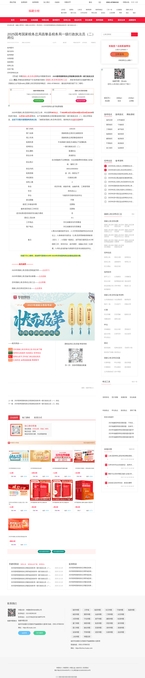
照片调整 (115, 397)
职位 (10, 353)
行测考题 (107, 362)
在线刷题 (34, 20)
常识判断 (107, 314)
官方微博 (39, 633)
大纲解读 (128, 276)
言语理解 (117, 314)
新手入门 (107, 276)
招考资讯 (106, 397)
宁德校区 (121, 124)
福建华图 (75, 120)
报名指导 (128, 281)
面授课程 (23, 20)
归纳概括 (107, 329)
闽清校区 (121, 143)
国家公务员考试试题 (112, 358)
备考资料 (119, 161)
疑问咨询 (10, 51)
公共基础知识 (109, 299)
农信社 (103, 13)
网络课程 (131, 114)
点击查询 (38, 288)
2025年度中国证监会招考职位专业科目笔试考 (124, 194)
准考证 (110, 20)
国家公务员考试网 (29, 76)
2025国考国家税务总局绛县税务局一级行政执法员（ (81, 568)
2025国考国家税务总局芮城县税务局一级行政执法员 (81, 571)
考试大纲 (117, 257)
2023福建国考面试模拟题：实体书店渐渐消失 (125, 426)
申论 (106, 325)
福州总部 (109, 120)
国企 (127, 13)
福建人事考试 (20, 25)
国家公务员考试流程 (119, 230)
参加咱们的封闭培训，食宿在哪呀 (120, 483)
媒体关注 (79, 668)
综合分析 (117, 329)
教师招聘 (88, 9)
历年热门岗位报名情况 (31, 357)
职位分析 (107, 281)
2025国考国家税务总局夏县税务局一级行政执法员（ (81, 582)
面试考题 (128, 362)
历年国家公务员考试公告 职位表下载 (27, 349)
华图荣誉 (66, 668)
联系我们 (86, 668)
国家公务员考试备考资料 (114, 295)
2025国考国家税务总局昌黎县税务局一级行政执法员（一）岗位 (37, 400)
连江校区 (109, 148)
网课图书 (35, 360)
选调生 (71, 9)
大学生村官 (83, 13)
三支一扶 (109, 9)
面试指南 (107, 347)
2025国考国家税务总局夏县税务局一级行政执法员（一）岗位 (31, 586)
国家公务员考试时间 (109, 235)
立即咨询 (119, 54)
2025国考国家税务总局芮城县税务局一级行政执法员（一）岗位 (31, 578)
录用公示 (128, 262)
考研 (120, 13)
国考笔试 (108, 114)
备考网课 (10, 55)
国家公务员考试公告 (109, 225)
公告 (10, 349)
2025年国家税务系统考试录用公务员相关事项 (124, 186)
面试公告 (107, 262)
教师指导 (128, 299)
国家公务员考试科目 (129, 235)
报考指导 (107, 272)
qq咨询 (24, 633)
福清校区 (121, 138)
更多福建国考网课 (58, 551)
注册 (136, 2)
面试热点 (117, 352)
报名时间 (77, 20)
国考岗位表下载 (32, 564)
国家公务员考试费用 (119, 241)
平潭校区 (109, 143)
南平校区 (121, 129)
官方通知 (107, 266)
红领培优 (16, 360)
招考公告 (67, 20)
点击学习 (46, 270)
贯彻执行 (128, 329)
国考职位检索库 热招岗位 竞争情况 (27, 353)
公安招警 (112, 13)
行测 (106, 310)
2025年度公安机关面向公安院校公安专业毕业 (124, 190)
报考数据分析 (119, 281)
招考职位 (128, 257)
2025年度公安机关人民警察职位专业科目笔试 (124, 166)
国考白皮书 (17, 357)
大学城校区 (121, 120)
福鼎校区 (109, 134)
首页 (12, 20)
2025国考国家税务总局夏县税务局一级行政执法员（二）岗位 (31, 582)
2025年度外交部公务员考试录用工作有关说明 (124, 170)
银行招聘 (64, 13)
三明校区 (109, 129)
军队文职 (94, 13)
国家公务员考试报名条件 (129, 230)
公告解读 (117, 276)
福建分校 (34, 10)
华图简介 (59, 668)
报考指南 (99, 20)
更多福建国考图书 (89, 442)
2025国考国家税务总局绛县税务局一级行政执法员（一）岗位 (31, 568)
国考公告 (23, 564)
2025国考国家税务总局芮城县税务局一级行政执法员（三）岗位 (31, 571)
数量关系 (128, 314)
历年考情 (117, 286)
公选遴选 (119, 9)
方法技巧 (117, 304)
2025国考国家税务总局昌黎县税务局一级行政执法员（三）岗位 (37, 404)
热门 (10, 357)
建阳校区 (109, 138)
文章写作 (117, 334)
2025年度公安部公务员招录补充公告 (121, 182)
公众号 (54, 42)
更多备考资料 (81, 100)
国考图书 (56, 20)
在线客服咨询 (38, 100)
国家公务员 (129, 9)
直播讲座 (124, 397)
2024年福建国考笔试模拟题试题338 (121, 433)
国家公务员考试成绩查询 (129, 241)
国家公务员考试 (30, 25)
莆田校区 (109, 124)
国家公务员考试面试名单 (119, 246)
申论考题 (117, 362)
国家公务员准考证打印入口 (119, 235)
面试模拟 (128, 367)
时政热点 (106, 410)
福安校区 (121, 134)
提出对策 (107, 334)
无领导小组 (128, 347)
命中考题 (117, 371)
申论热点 (107, 337)
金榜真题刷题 (26, 360)
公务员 (63, 9)
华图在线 (45, 20)
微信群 (64, 42)
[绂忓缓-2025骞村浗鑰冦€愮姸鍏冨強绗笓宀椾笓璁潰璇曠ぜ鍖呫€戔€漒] (52, 316)
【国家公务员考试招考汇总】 (56, 80)
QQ (100, 2)
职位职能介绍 (109, 286)
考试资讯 (39, 25)
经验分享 (128, 304)
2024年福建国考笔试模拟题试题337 (121, 430)
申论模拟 (117, 367)
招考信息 (108, 161)
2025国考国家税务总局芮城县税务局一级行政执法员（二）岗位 (31, 575)
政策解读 (107, 289)
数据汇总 (128, 286)
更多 (134, 13)
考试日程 (117, 266)
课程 (10, 360)
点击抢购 (42, 276)
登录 (132, 2)
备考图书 (10, 48)
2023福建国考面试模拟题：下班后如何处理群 (125, 423)
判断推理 (107, 319)
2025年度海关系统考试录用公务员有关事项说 (124, 174)
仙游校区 (121, 148)
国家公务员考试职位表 (119, 225)
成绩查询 (132, 20)
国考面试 (119, 114)
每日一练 (107, 304)
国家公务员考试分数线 (109, 246)
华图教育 (93, 42)
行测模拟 (107, 367)
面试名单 (121, 20)
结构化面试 (118, 347)
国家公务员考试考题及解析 (109, 241)
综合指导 (128, 334)
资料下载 (133, 410)
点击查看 (42, 282)
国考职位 (42, 564)
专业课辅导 (118, 299)
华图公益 (72, 668)
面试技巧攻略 (109, 352)
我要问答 (131, 449)
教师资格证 (99, 9)
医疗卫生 (73, 13)
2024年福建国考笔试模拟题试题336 (121, 437)
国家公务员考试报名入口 (109, 230)
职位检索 (88, 20)
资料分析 (117, 319)
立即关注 (122, 91)
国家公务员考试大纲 (129, 225)
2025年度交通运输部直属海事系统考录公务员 (124, 178)
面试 (106, 343)
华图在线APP (76, 42)
